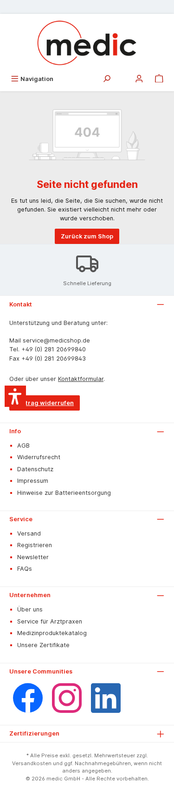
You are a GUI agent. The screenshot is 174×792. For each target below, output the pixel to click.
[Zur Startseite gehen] (87, 43)
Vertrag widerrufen (44, 402)
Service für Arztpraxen (49, 621)
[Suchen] (107, 79)
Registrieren (34, 545)
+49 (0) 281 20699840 (53, 349)
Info (15, 431)
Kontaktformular (80, 378)
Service (20, 519)
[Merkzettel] (123, 76)
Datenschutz (35, 469)
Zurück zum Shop (87, 236)
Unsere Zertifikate (43, 645)
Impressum (32, 480)
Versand (29, 533)
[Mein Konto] (139, 79)
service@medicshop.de (56, 340)
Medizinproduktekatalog (52, 633)
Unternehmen (30, 595)
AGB (23, 445)
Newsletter (33, 557)
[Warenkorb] (159, 79)
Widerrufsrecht (38, 457)
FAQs (24, 568)
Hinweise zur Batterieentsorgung (64, 492)
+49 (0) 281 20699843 (53, 358)
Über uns (30, 609)
